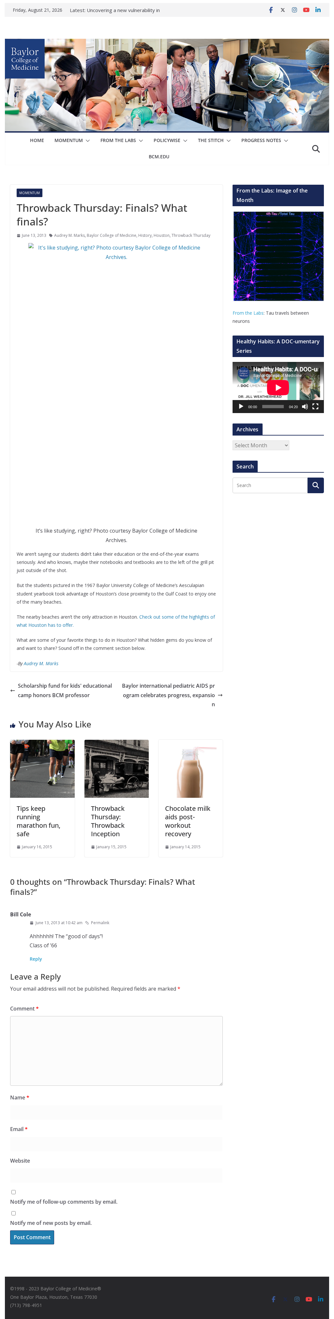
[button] (86, 141)
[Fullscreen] (315, 406)
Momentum (68, 140)
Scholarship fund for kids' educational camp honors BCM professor (65, 690)
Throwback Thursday (191, 235)
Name (19, 1097)
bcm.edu (159, 156)
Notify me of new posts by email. (51, 1222)
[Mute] (305, 406)
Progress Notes (261, 140)
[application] (278, 387)
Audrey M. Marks (69, 235)
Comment (24, 1008)
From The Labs (118, 140)
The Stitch (211, 140)
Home (37, 140)
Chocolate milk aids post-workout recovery (187, 821)
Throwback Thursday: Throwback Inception (108, 821)
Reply (36, 959)
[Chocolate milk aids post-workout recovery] (191, 744)
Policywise (167, 140)
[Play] (241, 406)
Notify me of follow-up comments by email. (63, 1201)
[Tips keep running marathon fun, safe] (42, 744)
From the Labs (248, 313)
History (145, 235)
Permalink (100, 922)
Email (19, 1129)
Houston (162, 235)
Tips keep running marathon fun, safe (38, 821)
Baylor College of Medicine (111, 235)
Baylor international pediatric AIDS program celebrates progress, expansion (168, 695)
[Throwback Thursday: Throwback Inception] (116, 744)
